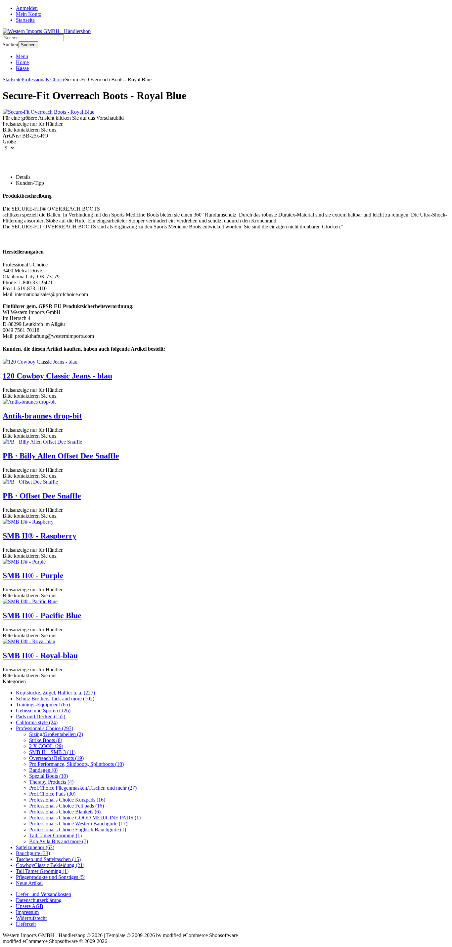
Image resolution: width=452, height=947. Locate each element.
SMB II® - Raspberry (39, 536)
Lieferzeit (26, 924)
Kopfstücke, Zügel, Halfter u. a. (55, 692)
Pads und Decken (40, 716)
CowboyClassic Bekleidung (50, 865)
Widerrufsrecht (31, 918)
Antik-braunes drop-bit (42, 416)
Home (22, 62)
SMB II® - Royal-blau (40, 655)
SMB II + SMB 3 (52, 752)
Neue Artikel (29, 883)
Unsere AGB (29, 906)
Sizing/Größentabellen (56, 734)
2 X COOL (46, 746)
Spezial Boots (48, 776)
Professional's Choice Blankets (65, 811)
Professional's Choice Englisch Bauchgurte (77, 829)
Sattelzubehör (35, 847)
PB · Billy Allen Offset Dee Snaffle (61, 456)
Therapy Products (51, 782)
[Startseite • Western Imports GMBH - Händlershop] (47, 31)
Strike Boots (45, 740)
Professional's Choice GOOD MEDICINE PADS (85, 817)
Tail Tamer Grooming (55, 835)
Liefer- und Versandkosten (43, 894)
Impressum (27, 912)
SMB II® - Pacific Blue (42, 615)
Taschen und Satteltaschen (48, 859)
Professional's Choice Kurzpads (67, 800)
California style (37, 722)
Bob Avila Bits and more (58, 841)
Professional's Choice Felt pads (66, 806)
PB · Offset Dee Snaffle (42, 496)
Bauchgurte (33, 853)
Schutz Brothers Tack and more (55, 698)
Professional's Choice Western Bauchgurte (78, 823)
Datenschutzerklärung (39, 900)
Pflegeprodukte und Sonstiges (50, 877)
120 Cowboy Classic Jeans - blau (57, 376)
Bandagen (43, 770)
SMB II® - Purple (33, 575)
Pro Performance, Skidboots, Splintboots (76, 764)
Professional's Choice (44, 728)
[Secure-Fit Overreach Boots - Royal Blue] (48, 112)
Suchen (28, 44)
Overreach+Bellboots (56, 758)
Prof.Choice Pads (52, 794)
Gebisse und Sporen (43, 710)
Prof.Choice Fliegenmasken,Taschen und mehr (83, 788)
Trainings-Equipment (43, 704)
